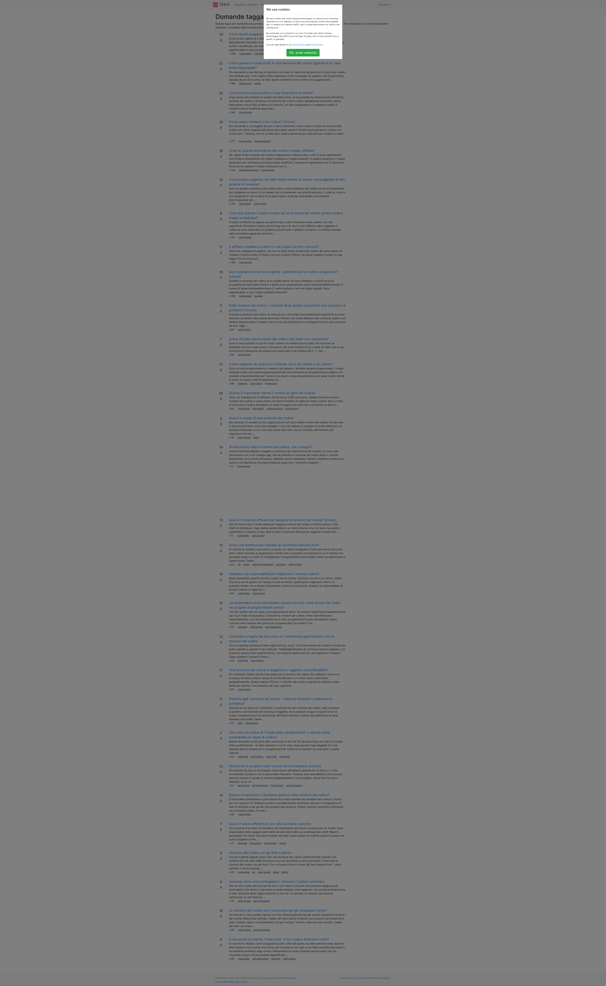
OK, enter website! (303, 53)
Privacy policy (316, 45)
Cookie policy (298, 45)
